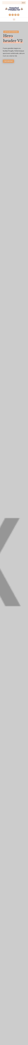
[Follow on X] (13, 15)
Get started (8, 61)
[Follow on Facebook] (10, 15)
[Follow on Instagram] (15, 15)
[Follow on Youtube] (18, 15)
